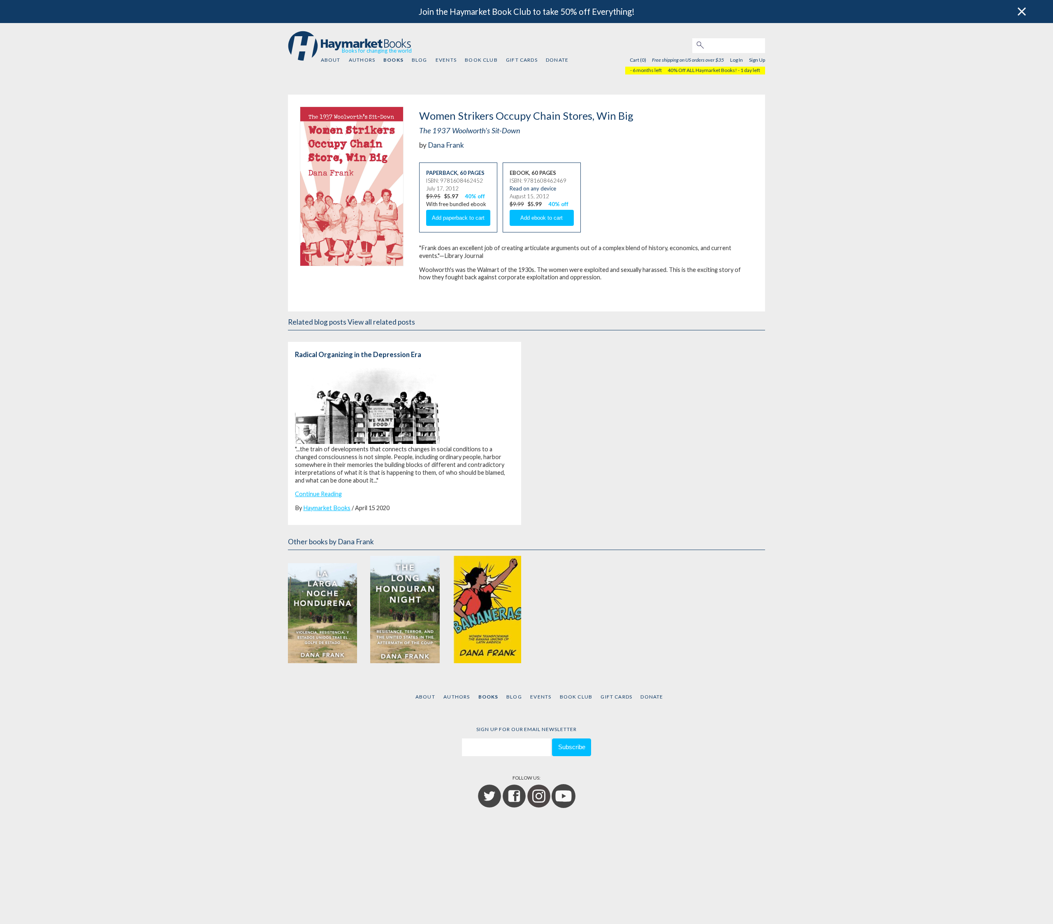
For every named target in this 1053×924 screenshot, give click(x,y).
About (331, 60)
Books (393, 60)
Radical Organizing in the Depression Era (358, 355)
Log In (736, 60)
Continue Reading (318, 493)
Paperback (441, 172)
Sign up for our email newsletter (526, 729)
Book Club (481, 60)
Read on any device (533, 188)
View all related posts (381, 322)
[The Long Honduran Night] (404, 609)
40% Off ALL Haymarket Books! (702, 70)
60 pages (472, 172)
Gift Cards (522, 60)
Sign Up (757, 60)
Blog (419, 60)
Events (446, 60)
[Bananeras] (487, 609)
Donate (557, 60)
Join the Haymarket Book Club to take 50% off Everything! (527, 11)
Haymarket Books (326, 507)
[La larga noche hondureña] (322, 609)
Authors (362, 60)
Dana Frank (446, 145)
